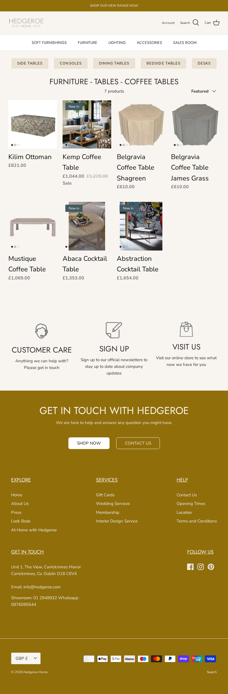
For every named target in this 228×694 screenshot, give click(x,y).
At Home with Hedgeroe (34, 530)
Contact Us (187, 495)
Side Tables (30, 63)
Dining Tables (114, 63)
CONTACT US (138, 443)
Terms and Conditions (197, 521)
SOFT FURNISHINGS (49, 42)
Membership (107, 512)
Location (184, 512)
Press (16, 512)
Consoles (70, 63)
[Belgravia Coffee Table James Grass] (195, 124)
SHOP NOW (89, 443)
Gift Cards (105, 495)
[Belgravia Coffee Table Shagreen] (141, 124)
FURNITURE (87, 42)
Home (16, 495)
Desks (204, 63)
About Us (20, 503)
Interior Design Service (117, 521)
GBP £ (22, 658)
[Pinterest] (211, 567)
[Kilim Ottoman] (32, 124)
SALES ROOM (185, 42)
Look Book (21, 521)
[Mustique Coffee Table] (32, 226)
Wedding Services (113, 503)
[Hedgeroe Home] (26, 23)
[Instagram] (200, 567)
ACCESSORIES (149, 42)
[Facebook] (190, 567)
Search (212, 672)
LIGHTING (117, 42)
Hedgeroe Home (35, 672)
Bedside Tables (163, 63)
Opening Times (191, 503)
